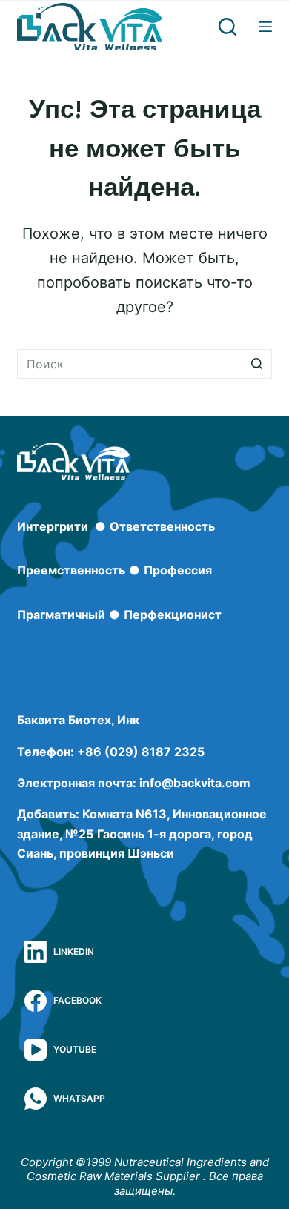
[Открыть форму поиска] (227, 27)
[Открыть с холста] (265, 26)
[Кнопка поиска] (257, 364)
